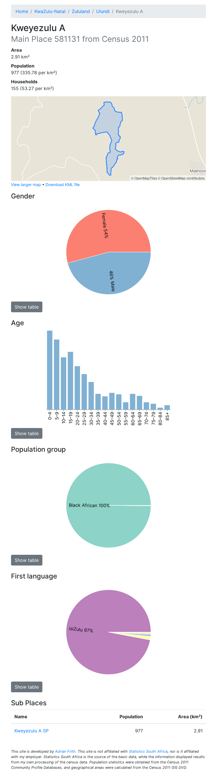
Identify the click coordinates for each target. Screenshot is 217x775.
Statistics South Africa (148, 751)
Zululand (81, 11)
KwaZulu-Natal (50, 11)
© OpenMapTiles (144, 178)
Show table (27, 307)
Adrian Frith (65, 751)
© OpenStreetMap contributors (181, 178)
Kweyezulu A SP (31, 730)
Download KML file (62, 184)
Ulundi (103, 11)
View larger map (26, 184)
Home (22, 11)
